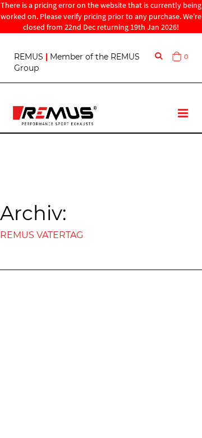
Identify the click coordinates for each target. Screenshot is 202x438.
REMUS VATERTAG (41, 235)
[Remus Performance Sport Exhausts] (54, 115)
